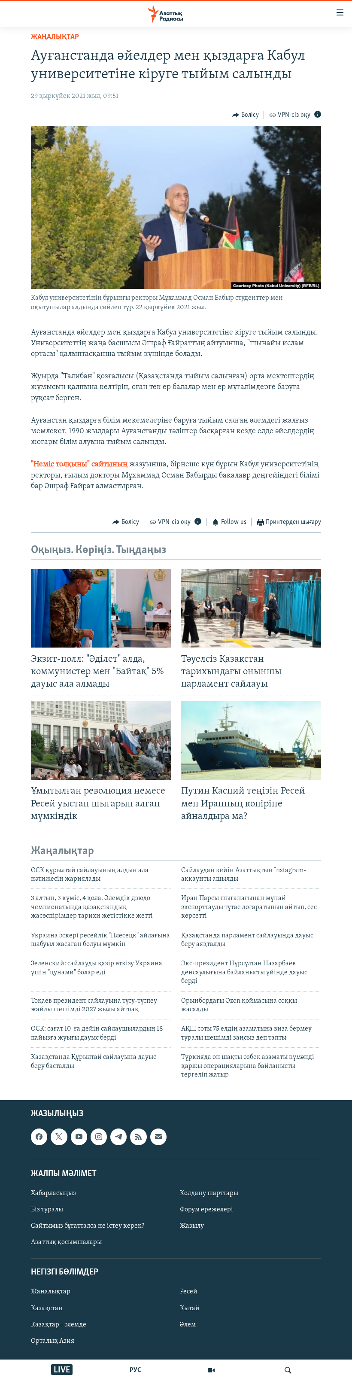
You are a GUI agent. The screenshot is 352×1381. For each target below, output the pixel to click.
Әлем (188, 1324)
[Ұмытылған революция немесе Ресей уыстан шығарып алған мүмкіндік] (101, 740)
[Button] (245, 115)
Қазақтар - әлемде (58, 1324)
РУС (135, 1370)
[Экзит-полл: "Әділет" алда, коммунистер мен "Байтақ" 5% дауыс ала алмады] (101, 608)
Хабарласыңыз (53, 1193)
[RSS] (138, 1137)
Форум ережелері (206, 1209)
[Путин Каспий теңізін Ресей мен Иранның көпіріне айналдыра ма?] (251, 740)
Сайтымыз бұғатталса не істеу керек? (87, 1226)
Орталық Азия (52, 1341)
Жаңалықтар (50, 1292)
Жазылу (192, 1226)
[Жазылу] (158, 1137)
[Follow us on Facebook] (39, 1137)
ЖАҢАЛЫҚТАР (55, 37)
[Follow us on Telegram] (118, 1137)
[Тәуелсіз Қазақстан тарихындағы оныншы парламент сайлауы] (251, 608)
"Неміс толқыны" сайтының (79, 464)
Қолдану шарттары (209, 1193)
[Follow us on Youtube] (79, 1137)
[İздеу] (288, 1370)
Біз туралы (47, 1209)
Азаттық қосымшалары (66, 1242)
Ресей (188, 1292)
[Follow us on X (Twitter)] (59, 1137)
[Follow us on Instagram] (99, 1137)
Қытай (190, 1308)
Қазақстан (47, 1308)
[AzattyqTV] (211, 1370)
